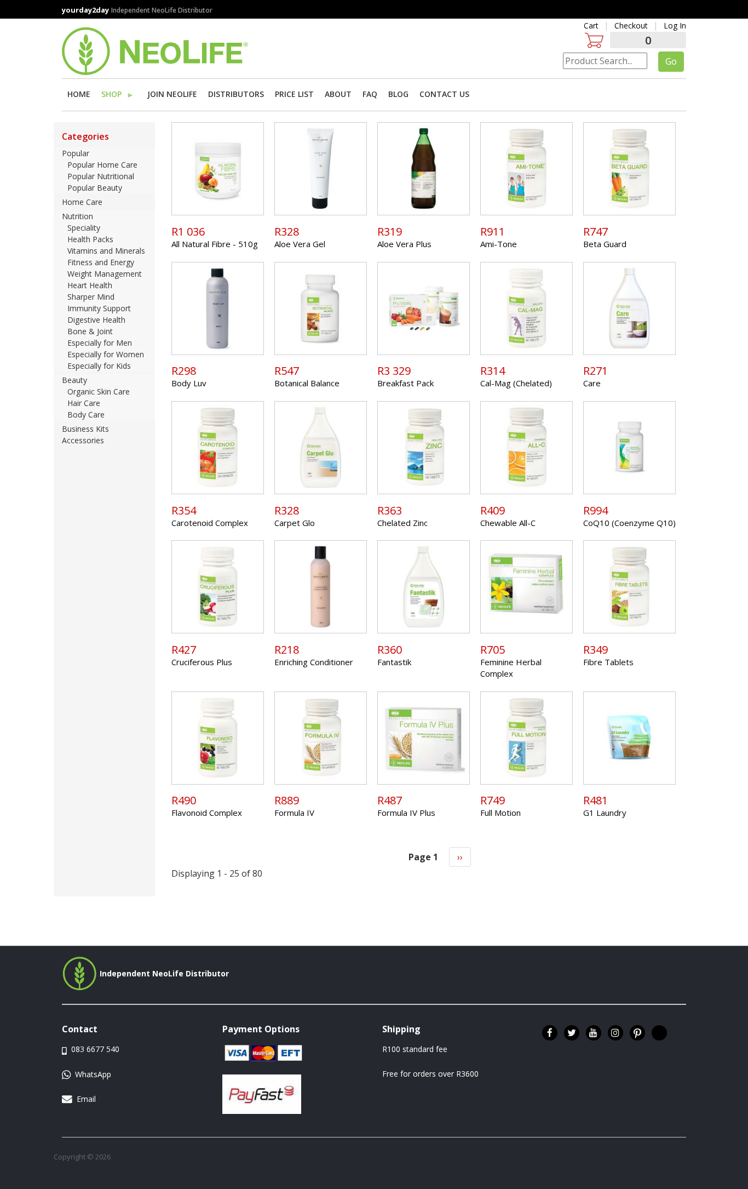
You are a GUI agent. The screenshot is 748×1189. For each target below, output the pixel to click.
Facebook (549, 1033)
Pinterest (637, 1033)
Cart (591, 25)
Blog (398, 94)
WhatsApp (92, 1074)
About (338, 94)
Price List (294, 94)
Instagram (615, 1033)
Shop (110, 95)
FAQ (370, 94)
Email (86, 1099)
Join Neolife (172, 94)
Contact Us (444, 94)
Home (78, 94)
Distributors (236, 94)
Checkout (631, 25)
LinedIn (659, 1033)
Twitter (571, 1033)
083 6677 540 (94, 1049)
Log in (675, 25)
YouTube (593, 1033)
